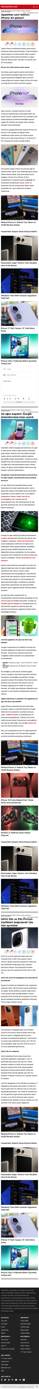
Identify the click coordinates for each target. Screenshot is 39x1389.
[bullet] (18, 398)
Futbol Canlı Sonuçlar (7, 1349)
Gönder (19, 402)
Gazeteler (23, 1339)
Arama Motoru (5, 411)
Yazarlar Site (5, 1361)
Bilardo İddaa (24, 1330)
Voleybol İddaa (25, 1333)
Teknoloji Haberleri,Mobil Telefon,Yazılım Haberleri (16, 11)
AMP (2, 1371)
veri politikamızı (22, 1387)
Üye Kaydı (4, 1324)
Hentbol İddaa (24, 1327)
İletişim (3, 1333)
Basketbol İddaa (25, 1324)
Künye (3, 1327)
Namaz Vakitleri (25, 1349)
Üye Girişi (4, 1321)
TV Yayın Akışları (25, 1352)
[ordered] (15, 398)
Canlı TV (3, 1346)
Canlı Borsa (4, 1339)
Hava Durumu (24, 1342)
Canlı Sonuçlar (5, 1342)
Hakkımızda (4, 1330)
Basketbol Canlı (6, 1367)
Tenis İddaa (4, 1364)
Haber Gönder (24, 1346)
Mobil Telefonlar (6, 11)
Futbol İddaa (24, 1321)
